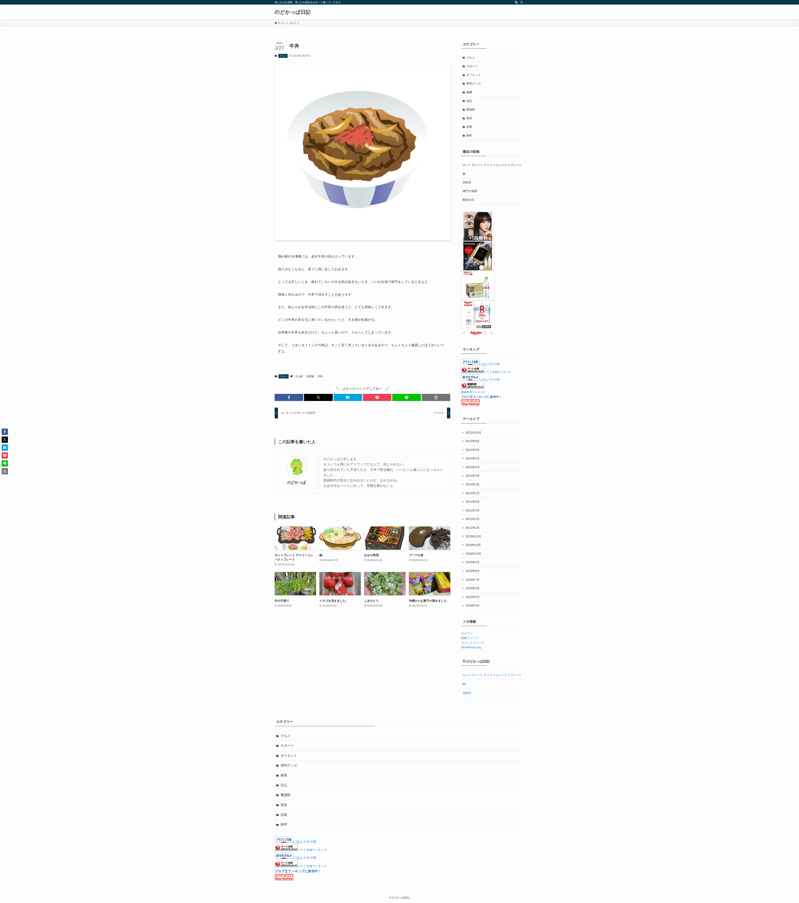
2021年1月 (472, 527)
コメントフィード (472, 642)
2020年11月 (473, 545)
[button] (289, 397)
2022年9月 (472, 441)
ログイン (467, 633)
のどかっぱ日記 (293, 12)
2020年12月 (473, 536)
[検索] (521, 2)
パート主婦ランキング (497, 372)
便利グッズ (473, 83)
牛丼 (320, 376)
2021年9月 (472, 501)
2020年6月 (472, 588)
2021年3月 (472, 510)
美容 (469, 118)
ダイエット (473, 75)
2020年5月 (472, 597)
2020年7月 (472, 579)
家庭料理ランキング (473, 392)
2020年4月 (472, 605)
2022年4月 (472, 467)
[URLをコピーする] (436, 397)
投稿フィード (470, 638)
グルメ (282, 56)
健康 (469, 92)
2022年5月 (472, 458)
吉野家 (310, 376)
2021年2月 (472, 519)
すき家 (299, 376)
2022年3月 (472, 475)
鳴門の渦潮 (470, 191)
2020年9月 (472, 562)
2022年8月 (472, 450)
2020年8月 (472, 571)
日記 (469, 101)
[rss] (516, 2)
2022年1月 (472, 493)
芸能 (469, 126)
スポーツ (472, 66)
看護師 (470, 109)
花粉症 (467, 182)
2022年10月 (473, 432)
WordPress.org (471, 647)
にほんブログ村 (489, 364)
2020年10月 (473, 553)
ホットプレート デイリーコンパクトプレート (492, 165)
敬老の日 (468, 199)
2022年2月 (472, 484)
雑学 (469, 135)
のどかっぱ (296, 482)
